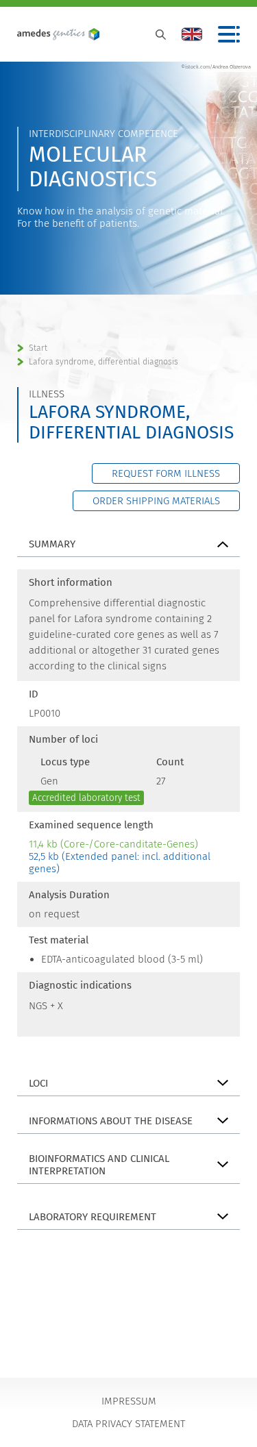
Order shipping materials (156, 501)
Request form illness (166, 473)
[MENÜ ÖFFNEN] (229, 34)
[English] (192, 34)
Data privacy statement (128, 1424)
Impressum (128, 1401)
